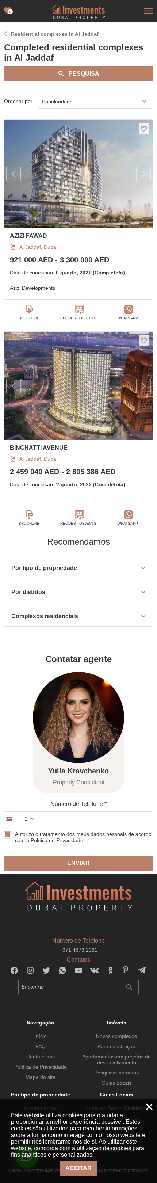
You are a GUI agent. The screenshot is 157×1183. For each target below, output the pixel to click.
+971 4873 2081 (78, 950)
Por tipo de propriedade (44, 568)
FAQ (40, 1046)
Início (40, 1036)
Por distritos (28, 592)
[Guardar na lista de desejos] (144, 128)
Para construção (116, 1046)
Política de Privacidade (40, 1067)
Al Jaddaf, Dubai (38, 247)
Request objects (78, 318)
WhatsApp (128, 318)
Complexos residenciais (44, 616)
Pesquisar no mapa (116, 1073)
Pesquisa (84, 74)
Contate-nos (40, 1057)
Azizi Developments (32, 288)
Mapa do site (40, 1077)
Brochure (29, 318)
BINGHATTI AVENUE (39, 448)
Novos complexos (116, 1036)
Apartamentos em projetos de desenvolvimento (116, 1059)
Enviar (78, 863)
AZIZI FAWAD (28, 236)
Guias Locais (116, 1083)
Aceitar (78, 1168)
